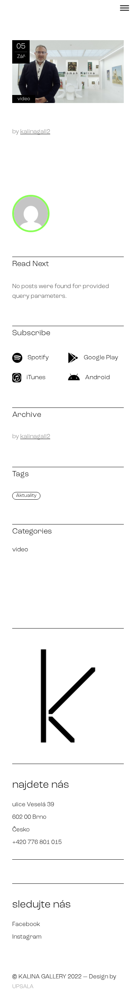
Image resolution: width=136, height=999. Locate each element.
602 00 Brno (29, 817)
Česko (21, 830)
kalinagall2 (35, 132)
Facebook (26, 924)
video (23, 99)
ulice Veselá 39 (33, 805)
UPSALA (22, 987)
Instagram (26, 937)
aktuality (26, 495)
